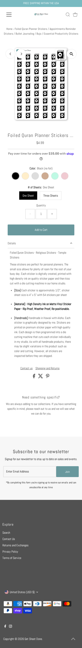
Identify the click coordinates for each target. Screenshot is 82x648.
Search (6, 533)
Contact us (26, 368)
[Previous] (10, 54)
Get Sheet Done (33, 639)
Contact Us (8, 539)
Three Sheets (50, 195)
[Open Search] (68, 15)
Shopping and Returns (47, 368)
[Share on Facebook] (34, 377)
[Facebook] (5, 627)
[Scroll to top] (73, 639)
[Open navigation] (12, 14)
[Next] (21, 54)
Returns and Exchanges (15, 545)
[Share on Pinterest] (47, 377)
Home (9, 29)
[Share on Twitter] (41, 377)
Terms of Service (11, 558)
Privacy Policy (10, 552)
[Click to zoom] (72, 54)
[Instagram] (10, 627)
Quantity (41, 205)
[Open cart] (75, 14)
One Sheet (28, 195)
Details (12, 243)
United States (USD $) (22, 592)
